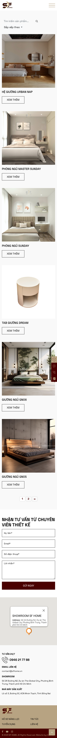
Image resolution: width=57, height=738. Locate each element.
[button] (29, 631)
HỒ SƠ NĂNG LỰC (10, 719)
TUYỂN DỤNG (8, 724)
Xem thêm (13, 99)
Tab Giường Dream (15, 323)
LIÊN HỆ (34, 724)
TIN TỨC (34, 719)
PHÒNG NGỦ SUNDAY (15, 246)
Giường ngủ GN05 (14, 477)
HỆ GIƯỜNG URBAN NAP (17, 92)
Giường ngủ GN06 (14, 400)
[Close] (44, 610)
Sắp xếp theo (12, 27)
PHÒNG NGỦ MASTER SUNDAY (21, 169)
